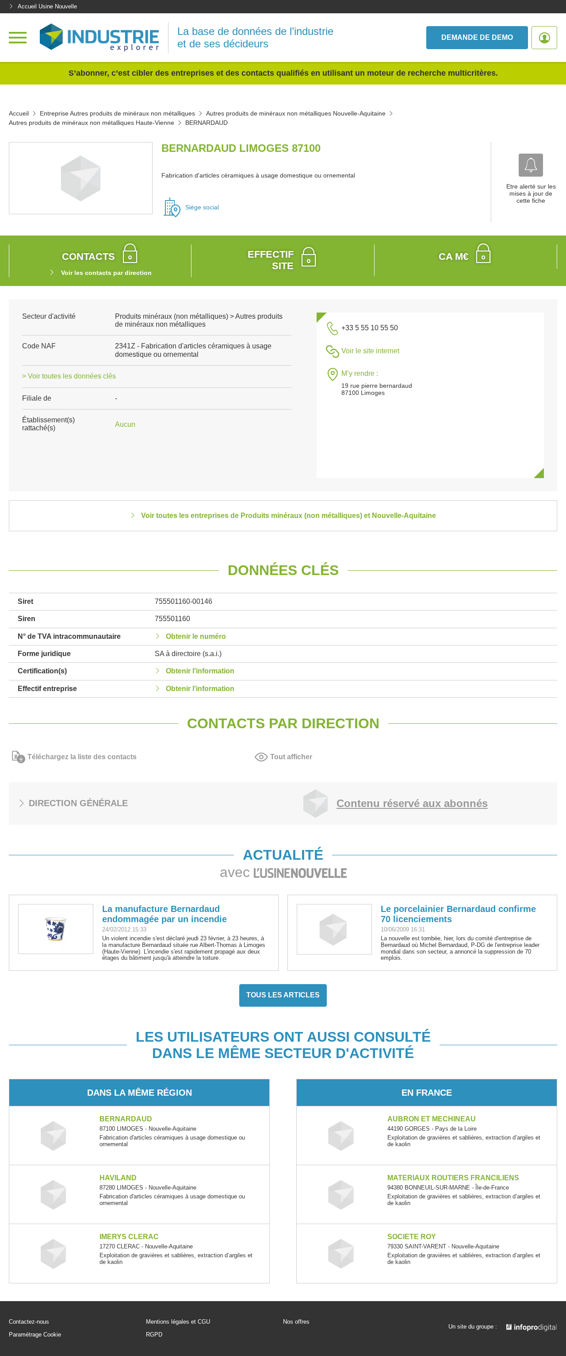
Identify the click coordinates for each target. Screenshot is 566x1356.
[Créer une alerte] (531, 165)
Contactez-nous (29, 1322)
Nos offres (296, 1322)
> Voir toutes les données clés (69, 376)
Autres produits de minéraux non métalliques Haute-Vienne (91, 122)
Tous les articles (283, 995)
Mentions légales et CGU (178, 1322)
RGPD (154, 1335)
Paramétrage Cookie (35, 1335)
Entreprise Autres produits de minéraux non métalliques (117, 113)
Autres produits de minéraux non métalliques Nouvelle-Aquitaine (296, 113)
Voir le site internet (370, 351)
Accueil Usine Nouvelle (47, 6)
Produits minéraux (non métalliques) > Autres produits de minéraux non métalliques (199, 320)
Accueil (19, 113)
